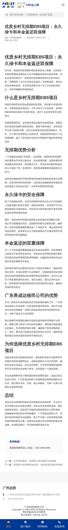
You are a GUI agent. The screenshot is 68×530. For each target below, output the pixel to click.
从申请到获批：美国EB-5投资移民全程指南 (28, 461)
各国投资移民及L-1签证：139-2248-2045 (29, 448)
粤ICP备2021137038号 (34, 512)
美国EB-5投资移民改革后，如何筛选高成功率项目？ (28, 464)
